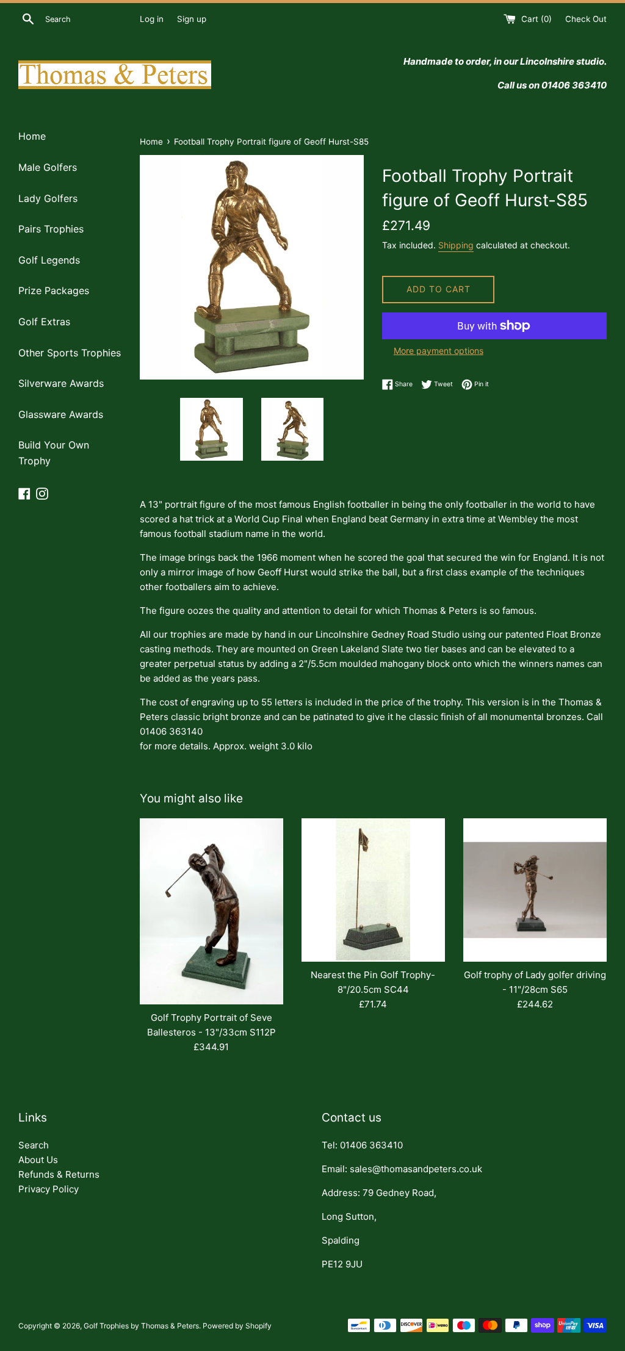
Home (32, 136)
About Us (38, 1159)
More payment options (438, 350)
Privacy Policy (48, 1189)
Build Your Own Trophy (53, 453)
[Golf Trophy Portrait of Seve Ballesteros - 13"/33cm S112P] (211, 911)
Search (33, 1145)
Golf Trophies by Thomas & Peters (141, 1325)
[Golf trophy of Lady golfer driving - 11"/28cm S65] (535, 890)
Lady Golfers (48, 198)
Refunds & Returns (58, 1174)
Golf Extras (44, 321)
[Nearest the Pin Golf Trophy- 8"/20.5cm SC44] (373, 890)
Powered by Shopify (237, 1325)
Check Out (586, 19)
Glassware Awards (60, 414)
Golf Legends (49, 260)
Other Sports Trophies (69, 353)
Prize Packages (53, 290)
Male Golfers (47, 167)
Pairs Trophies (51, 229)
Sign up (191, 19)
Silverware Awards (61, 383)
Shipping (456, 245)
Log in (152, 19)
